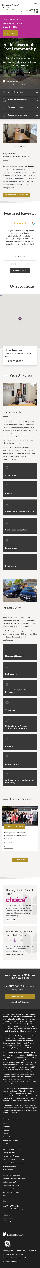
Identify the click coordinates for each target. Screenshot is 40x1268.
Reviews (6, 1133)
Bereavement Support (11, 1189)
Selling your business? (11, 1185)
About (5, 1123)
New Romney (14, 350)
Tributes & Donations (10, 1140)
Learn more (10, 33)
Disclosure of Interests (11, 1192)
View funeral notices (14, 955)
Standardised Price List (11, 1156)
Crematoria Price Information (13, 1159)
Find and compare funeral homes (15, 1178)
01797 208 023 (14, 361)
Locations (6, 1126)
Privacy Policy (8, 1250)
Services (6, 1130)
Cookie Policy (21, 1250)
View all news (20, 860)
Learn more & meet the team (16, 195)
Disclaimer (32, 1250)
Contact (5, 1143)
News (5, 1195)
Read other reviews (20, 270)
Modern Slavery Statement (13, 1254)
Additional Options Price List (13, 1163)
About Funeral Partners (11, 1175)
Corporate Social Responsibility (15, 1258)
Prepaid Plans (8, 1137)
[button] (11, 264)
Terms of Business (9, 1166)
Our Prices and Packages (12, 1149)
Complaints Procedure (11, 1261)
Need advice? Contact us (20, 1002)
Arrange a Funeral (20, 996)
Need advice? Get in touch (20, 73)
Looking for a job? (9, 1182)
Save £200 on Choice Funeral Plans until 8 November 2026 (12, 23)
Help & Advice (8, 1169)
